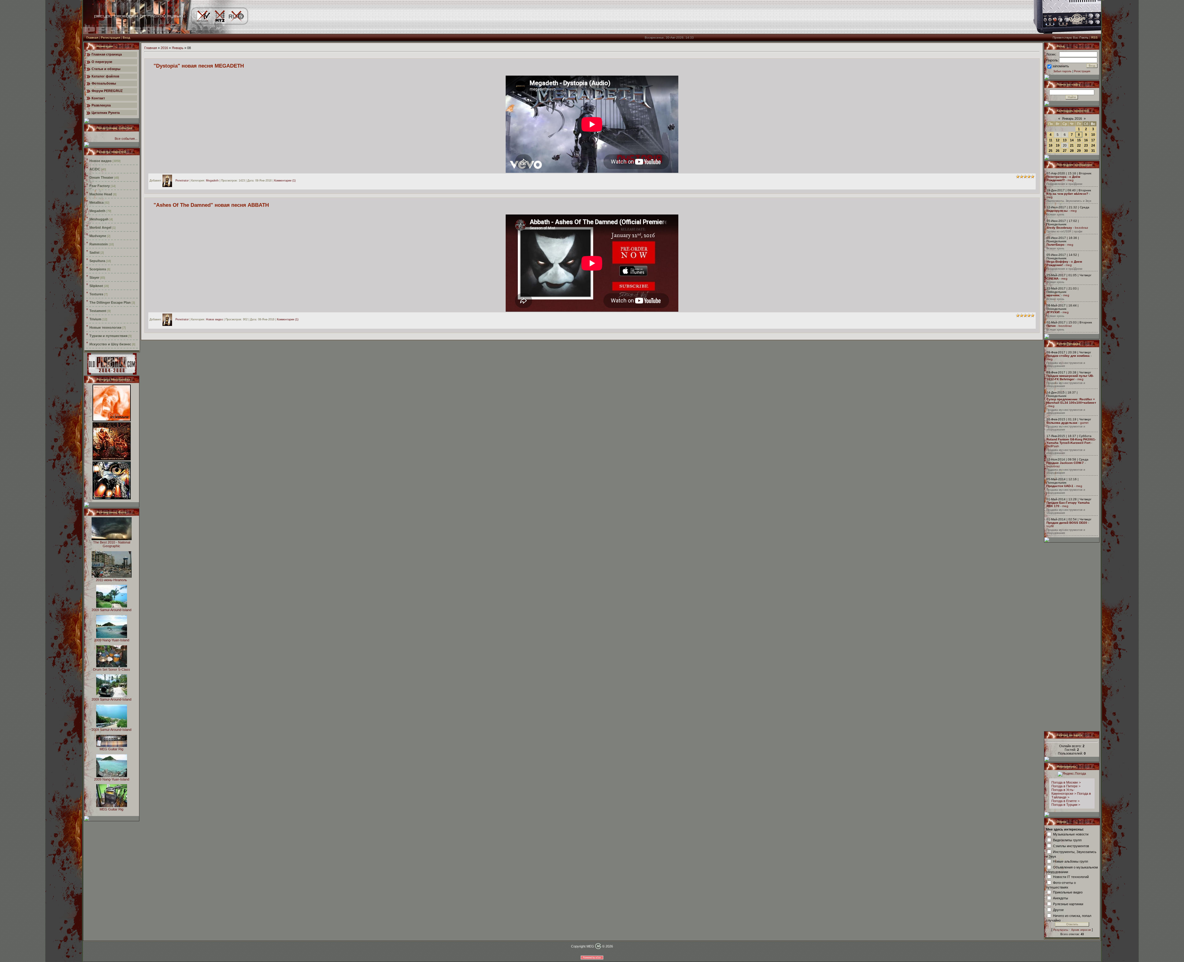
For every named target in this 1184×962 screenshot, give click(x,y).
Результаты (1060, 929)
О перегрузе (102, 62)
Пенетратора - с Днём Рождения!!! (1063, 178)
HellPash (1052, 446)
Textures (96, 294)
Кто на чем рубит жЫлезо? (1067, 193)
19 (1057, 145)
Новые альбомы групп (1070, 861)
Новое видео (100, 161)
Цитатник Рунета (106, 113)
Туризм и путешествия (108, 336)
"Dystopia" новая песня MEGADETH (199, 66)
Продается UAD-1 (1059, 486)
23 (1086, 145)
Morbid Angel (100, 227)
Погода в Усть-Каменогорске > (1063, 791)
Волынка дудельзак (1061, 422)
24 (1093, 145)
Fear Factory (99, 186)
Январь (177, 48)
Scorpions (97, 269)
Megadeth (97, 211)
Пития (1051, 325)
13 (1065, 140)
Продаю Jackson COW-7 (1065, 462)
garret (1084, 422)
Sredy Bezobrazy (1059, 227)
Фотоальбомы (104, 83)
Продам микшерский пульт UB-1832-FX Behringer (1070, 377)
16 (1086, 140)
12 (1057, 140)
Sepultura (97, 261)
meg (1070, 180)
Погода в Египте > (1065, 801)
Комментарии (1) (285, 180)
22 (1079, 145)
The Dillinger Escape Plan (110, 302)
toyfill (1050, 526)
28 (1072, 150)
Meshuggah (99, 219)
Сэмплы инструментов (1071, 845)
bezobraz (1081, 227)
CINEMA (1052, 278)
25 (1050, 150)
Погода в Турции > (1065, 804)
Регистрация (110, 37)
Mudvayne (97, 236)
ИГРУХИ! (1053, 312)
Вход (126, 37)
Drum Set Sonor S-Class (111, 669)
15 (1079, 140)
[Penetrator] (168, 180)
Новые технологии (105, 327)
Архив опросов (1081, 929)
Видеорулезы (1057, 210)
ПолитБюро (1055, 244)
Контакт (98, 98)
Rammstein (98, 244)
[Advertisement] (1072, 636)
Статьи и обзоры (106, 69)
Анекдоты (1060, 898)
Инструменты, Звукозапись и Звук (1068, 200)
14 (1072, 140)
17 (1093, 140)
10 (1093, 134)
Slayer (94, 277)
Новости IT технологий (1071, 876)
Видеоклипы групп (1067, 840)
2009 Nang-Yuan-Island (111, 640)
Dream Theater (101, 177)
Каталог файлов (105, 76)
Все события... (126, 138)
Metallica (96, 202)
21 (1072, 145)
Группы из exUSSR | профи (1064, 231)
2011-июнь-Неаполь (111, 580)
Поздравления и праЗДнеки (1064, 183)
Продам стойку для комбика (1068, 355)
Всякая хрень (1055, 214)
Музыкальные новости (1070, 834)
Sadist (94, 252)
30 (1086, 150)
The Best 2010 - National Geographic (111, 544)
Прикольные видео (1068, 892)
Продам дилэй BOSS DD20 (1066, 522)
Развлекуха (101, 105)
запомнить (1060, 66)
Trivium (95, 319)
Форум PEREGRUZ (107, 91)
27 (1065, 150)
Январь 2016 (1072, 118)
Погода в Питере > (1065, 786)
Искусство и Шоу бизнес (110, 344)
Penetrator (182, 180)
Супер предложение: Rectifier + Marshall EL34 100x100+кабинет (1071, 401)
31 (1093, 150)
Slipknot (96, 286)
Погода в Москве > (1066, 782)
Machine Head (100, 194)
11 (1050, 140)
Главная (92, 37)
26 (1057, 150)
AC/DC (94, 169)
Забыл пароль (1062, 71)
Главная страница (107, 54)
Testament (97, 311)
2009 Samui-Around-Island (111, 610)
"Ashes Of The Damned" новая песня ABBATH (211, 205)
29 (1079, 150)
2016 (164, 48)
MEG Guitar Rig (111, 749)
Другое (1058, 909)
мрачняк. (1053, 295)
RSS (1094, 37)
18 (1050, 145)
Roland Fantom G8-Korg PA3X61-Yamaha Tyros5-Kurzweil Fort (1071, 441)
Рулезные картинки (1068, 904)
